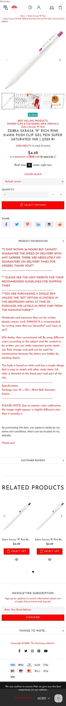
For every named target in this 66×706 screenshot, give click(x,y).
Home (22, 16)
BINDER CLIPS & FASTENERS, (23, 124)
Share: (6, 219)
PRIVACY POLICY (24, 698)
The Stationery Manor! (14, 7)
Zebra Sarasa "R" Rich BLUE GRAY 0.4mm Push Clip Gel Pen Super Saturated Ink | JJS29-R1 (49, 539)
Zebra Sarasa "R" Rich (37, 16)
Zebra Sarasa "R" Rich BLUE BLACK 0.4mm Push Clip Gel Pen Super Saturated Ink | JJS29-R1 (16, 539)
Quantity (8, 190)
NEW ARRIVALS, (50, 124)
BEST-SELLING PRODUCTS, (33, 121)
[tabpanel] (16, 533)
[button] (33, 157)
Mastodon (5, 1)
